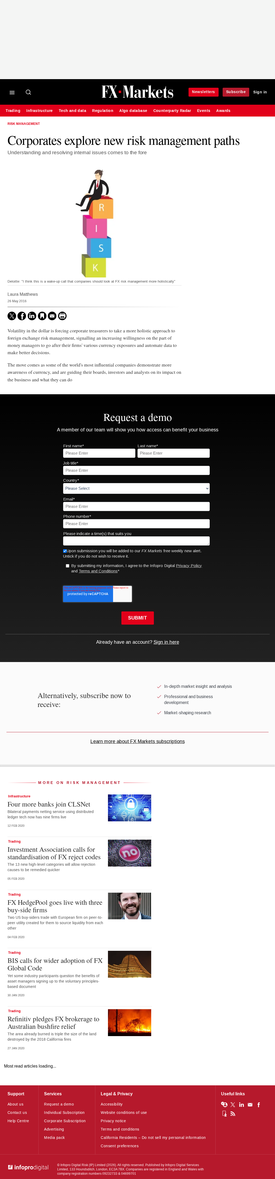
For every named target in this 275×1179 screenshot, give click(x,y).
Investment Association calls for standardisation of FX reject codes (54, 852)
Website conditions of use (124, 1112)
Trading (13, 110)
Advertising (54, 1129)
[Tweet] (12, 316)
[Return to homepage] (137, 97)
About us (15, 1104)
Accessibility (111, 1104)
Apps (224, 1113)
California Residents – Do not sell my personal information (153, 1137)
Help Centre (18, 1121)
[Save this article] (42, 316)
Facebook (258, 1104)
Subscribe (236, 92)
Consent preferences (120, 1146)
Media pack (54, 1137)
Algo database (133, 110)
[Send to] (52, 316)
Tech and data (72, 110)
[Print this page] (62, 316)
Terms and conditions (120, 1129)
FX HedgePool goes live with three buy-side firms (55, 905)
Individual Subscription (64, 1112)
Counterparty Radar (172, 110)
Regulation (102, 110)
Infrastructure (39, 110)
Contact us (17, 1112)
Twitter (233, 1104)
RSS (233, 1113)
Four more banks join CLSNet (49, 804)
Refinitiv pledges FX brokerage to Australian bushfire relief (53, 1022)
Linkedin (241, 1104)
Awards (223, 110)
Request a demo (59, 1104)
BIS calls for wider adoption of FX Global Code (55, 964)
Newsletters (203, 92)
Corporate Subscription (65, 1121)
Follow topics (224, 1104)
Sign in (260, 92)
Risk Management (24, 124)
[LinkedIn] (32, 316)
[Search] (28, 92)
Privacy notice (113, 1121)
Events (203, 110)
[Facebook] (21, 316)
